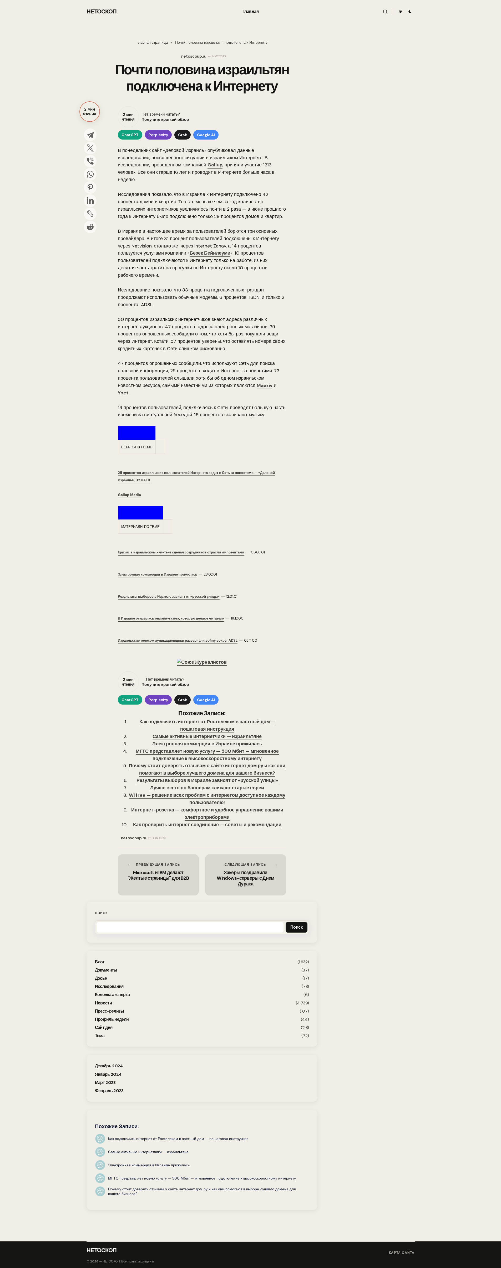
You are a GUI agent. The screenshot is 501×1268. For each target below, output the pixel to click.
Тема (99, 1035)
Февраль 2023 (109, 1090)
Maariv (264, 385)
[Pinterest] (90, 187)
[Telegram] (90, 134)
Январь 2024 (108, 1074)
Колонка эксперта (112, 994)
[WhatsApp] (90, 174)
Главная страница (152, 42)
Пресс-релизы (109, 1010)
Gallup (215, 165)
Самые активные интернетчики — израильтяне (207, 736)
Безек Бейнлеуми (210, 253)
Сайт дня (104, 1027)
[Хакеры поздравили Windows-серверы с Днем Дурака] (245, 874)
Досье (101, 977)
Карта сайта (401, 1253)
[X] (90, 148)
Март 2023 (105, 1082)
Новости (103, 1002)
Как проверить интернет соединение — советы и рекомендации (207, 824)
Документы (106, 969)
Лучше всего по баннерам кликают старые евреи (207, 788)
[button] (385, 11)
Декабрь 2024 (109, 1065)
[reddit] (90, 227)
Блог (99, 961)
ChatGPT (130, 134)
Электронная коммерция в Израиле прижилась (207, 744)
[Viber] (90, 161)
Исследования (109, 986)
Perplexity (158, 134)
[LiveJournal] (90, 213)
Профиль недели (112, 1019)
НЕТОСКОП (102, 11)
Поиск (101, 913)
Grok (182, 134)
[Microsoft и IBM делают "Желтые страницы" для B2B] (158, 874)
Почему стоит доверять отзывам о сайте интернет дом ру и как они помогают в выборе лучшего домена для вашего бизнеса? (207, 769)
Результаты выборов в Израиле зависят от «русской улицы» (207, 780)
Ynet (123, 393)
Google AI (206, 134)
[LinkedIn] (90, 200)
